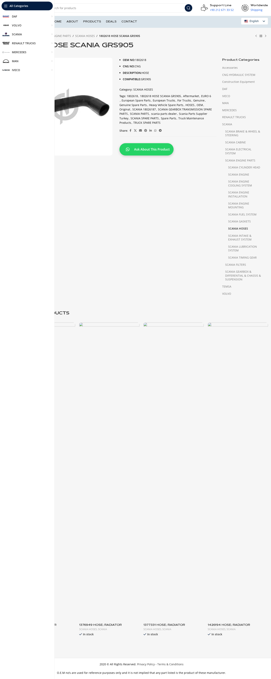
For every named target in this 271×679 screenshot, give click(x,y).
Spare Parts (168, 118)
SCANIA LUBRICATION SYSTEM (242, 248)
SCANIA (227, 124)
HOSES (189, 105)
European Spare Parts (136, 100)
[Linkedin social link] (150, 130)
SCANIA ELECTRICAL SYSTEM (238, 151)
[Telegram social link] (160, 130)
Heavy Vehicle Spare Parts (166, 105)
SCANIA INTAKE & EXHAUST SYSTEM (240, 237)
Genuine (199, 100)
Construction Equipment (238, 82)
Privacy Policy (146, 664)
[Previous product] (256, 36)
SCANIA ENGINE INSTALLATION (238, 194)
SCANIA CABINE (235, 142)
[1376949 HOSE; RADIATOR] (109, 471)
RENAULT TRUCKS (234, 117)
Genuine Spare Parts (133, 105)
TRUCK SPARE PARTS (146, 123)
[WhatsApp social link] (155, 130)
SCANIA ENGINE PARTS (56, 36)
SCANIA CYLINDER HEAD (244, 167)
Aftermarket (191, 96)
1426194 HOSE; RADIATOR (229, 625)
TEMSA (226, 286)
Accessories (230, 68)
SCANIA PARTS (139, 114)
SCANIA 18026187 (144, 109)
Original (124, 109)
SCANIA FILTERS (235, 265)
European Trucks (164, 100)
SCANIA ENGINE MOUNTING (238, 205)
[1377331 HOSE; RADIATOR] (173, 471)
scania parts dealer (164, 114)
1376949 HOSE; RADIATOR (100, 625)
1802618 (132, 96)
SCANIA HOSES (85, 36)
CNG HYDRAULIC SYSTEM (238, 75)
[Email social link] (140, 130)
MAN (225, 103)
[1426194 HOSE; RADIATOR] (238, 471)
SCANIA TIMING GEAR (242, 257)
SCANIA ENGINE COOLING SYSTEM (240, 183)
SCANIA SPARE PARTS (145, 118)
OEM (200, 105)
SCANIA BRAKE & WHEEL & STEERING (242, 133)
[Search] (188, 8)
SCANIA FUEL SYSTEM (242, 214)
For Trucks (184, 100)
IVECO (226, 96)
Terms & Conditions (170, 664)
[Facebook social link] (130, 130)
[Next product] (265, 36)
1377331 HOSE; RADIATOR (164, 625)
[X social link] (135, 130)
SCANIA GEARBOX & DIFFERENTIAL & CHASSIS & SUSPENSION (243, 275)
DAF (224, 89)
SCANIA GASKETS (239, 221)
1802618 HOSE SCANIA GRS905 (160, 96)
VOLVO (226, 294)
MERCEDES (229, 110)
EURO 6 (206, 96)
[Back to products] (261, 36)
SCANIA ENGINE (238, 174)
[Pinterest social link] (145, 130)
